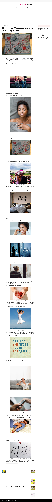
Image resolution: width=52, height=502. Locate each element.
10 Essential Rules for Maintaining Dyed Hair (43, 29)
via (24, 235)
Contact (3, 1)
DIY (16, 7)
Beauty (28, 7)
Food (20, 7)
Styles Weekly (9, 500)
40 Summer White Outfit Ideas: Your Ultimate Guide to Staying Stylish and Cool (43, 38)
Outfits (24, 7)
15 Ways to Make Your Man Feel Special (17, 492)
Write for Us (13, 1)
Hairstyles (12, 7)
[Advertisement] (26, 15)
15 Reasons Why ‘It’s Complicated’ (16, 479)
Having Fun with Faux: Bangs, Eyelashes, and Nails (42, 35)
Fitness (33, 7)
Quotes (37, 7)
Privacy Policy (8, 1)
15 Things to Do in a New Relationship (17, 486)
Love (40, 7)
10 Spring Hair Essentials (41, 31)
